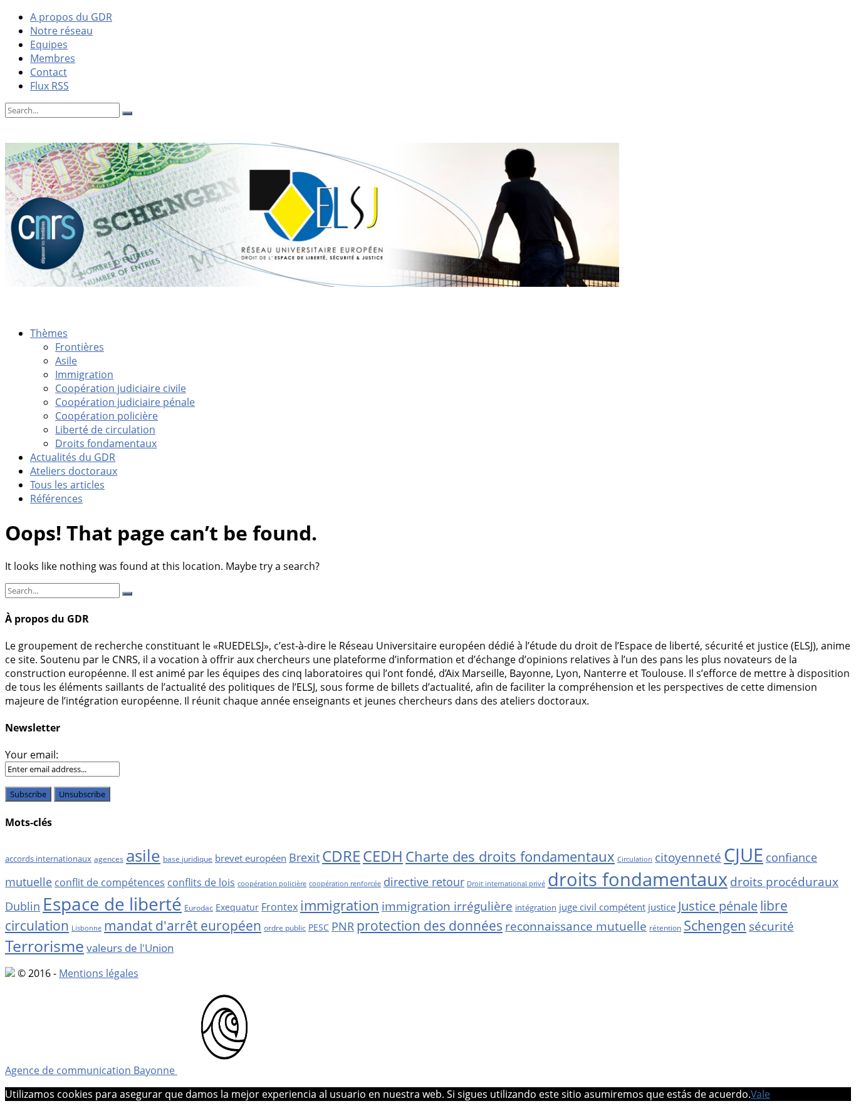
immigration (339, 905)
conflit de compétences (110, 882)
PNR (342, 926)
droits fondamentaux (638, 879)
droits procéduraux (784, 882)
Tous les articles (67, 485)
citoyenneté (688, 857)
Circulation (634, 859)
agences (108, 859)
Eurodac (198, 907)
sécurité (771, 926)
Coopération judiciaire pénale (125, 402)
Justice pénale (718, 905)
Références (56, 498)
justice (662, 907)
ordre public (285, 928)
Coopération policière (106, 416)
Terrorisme (44, 945)
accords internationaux (48, 858)
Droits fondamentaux (106, 443)
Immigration (84, 374)
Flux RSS (49, 86)
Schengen (715, 925)
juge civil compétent (602, 907)
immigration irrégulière (447, 905)
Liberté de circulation (105, 430)
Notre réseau (61, 31)
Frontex (279, 907)
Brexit (304, 857)
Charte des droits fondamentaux (510, 856)
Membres (52, 58)
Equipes (49, 44)
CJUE (743, 854)
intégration (535, 907)
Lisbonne (86, 928)
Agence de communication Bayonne (91, 1070)
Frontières (79, 347)
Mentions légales (98, 973)
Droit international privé (506, 883)
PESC (318, 927)
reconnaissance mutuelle (576, 925)
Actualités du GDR (72, 457)
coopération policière (271, 883)
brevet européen (250, 858)
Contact (48, 72)
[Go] (127, 113)
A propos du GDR (71, 17)
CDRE (341, 855)
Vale (760, 1094)
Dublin (22, 906)
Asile (66, 361)
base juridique (187, 859)
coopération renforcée (345, 883)
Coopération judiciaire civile (120, 388)
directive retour (424, 881)
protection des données (430, 925)
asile (143, 855)
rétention (665, 928)
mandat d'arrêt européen (182, 925)
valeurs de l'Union (130, 948)
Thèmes (49, 333)
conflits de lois (201, 882)
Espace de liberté (112, 904)
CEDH (383, 855)
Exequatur (237, 907)
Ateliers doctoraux (73, 471)
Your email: (31, 755)
